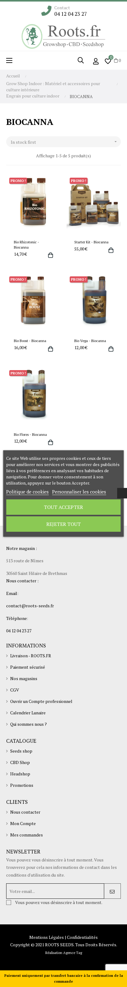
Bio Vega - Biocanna (90, 340)
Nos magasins (23, 678)
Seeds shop (21, 751)
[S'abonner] (112, 891)
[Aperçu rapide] (48, 255)
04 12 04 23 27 (70, 13)
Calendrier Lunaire (28, 713)
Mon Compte (23, 823)
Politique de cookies (27, 492)
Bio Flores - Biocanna (30, 434)
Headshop (20, 774)
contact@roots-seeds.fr (30, 606)
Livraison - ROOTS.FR (30, 656)
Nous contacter (25, 812)
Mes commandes (26, 835)
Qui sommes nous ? (28, 724)
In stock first (64, 142)
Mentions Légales (46, 937)
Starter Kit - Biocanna (91, 242)
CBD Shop (20, 762)
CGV (14, 690)
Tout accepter (63, 507)
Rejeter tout (63, 524)
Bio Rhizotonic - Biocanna (26, 245)
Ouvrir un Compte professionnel (41, 701)
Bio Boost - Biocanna (30, 340)
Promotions (21, 785)
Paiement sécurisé (27, 667)
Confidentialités (82, 937)
